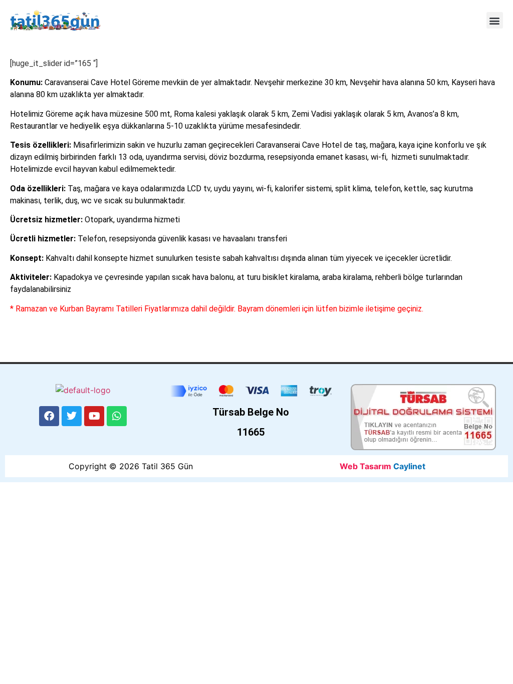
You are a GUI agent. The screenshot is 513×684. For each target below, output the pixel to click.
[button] (494, 20)
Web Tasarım (365, 466)
